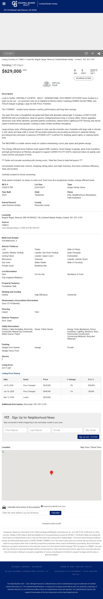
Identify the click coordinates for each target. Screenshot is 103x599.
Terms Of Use (67, 566)
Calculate (56, 513)
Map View (84, 447)
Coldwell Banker (21, 566)
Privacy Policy (84, 566)
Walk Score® (56, 524)
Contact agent (9, 53)
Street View (96, 447)
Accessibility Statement (68, 571)
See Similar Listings (83, 78)
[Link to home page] (24, 4)
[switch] (86, 53)
